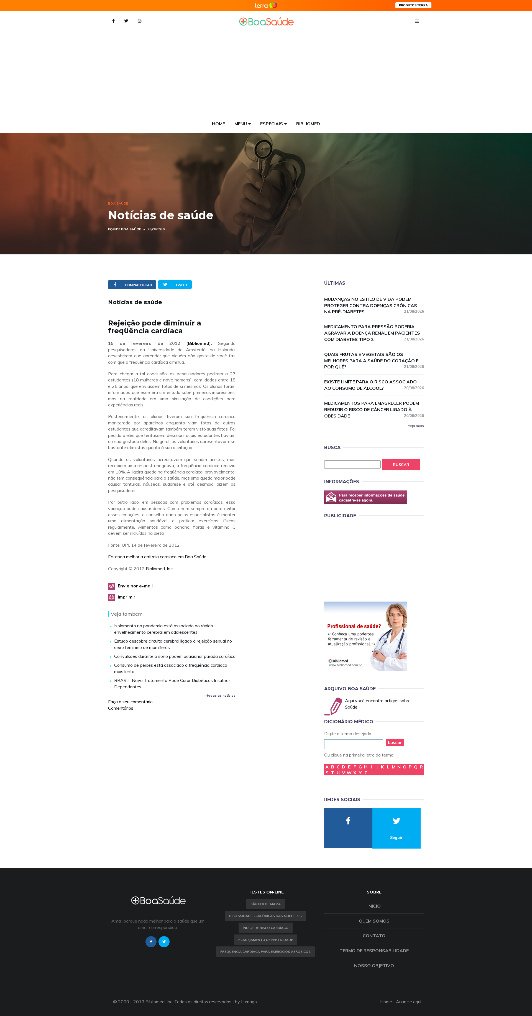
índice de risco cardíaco (265, 928)
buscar (395, 742)
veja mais (416, 426)
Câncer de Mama (265, 904)
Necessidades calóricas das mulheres (265, 916)
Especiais (271, 123)
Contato (374, 935)
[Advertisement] (266, 72)
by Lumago (246, 1001)
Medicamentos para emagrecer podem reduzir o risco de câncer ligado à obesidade (374, 409)
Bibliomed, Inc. (159, 568)
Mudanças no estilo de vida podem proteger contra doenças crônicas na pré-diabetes (374, 305)
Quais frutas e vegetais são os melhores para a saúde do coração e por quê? (374, 361)
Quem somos (374, 921)
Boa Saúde (118, 203)
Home (218, 123)
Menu (240, 123)
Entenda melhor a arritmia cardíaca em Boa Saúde (157, 556)
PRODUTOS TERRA (413, 5)
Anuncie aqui (408, 1001)
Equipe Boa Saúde (124, 229)
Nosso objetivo (374, 965)
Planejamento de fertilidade (265, 940)
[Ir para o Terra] (266, 5)
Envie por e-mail (135, 586)
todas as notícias (221, 695)
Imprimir (126, 597)
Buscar (401, 464)
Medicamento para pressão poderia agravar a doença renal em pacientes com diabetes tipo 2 (374, 333)
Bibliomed (308, 123)
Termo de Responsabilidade (374, 950)
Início (374, 906)
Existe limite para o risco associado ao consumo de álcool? (374, 385)
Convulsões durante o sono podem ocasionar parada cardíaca (175, 656)
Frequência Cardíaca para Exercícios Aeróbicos (265, 951)
